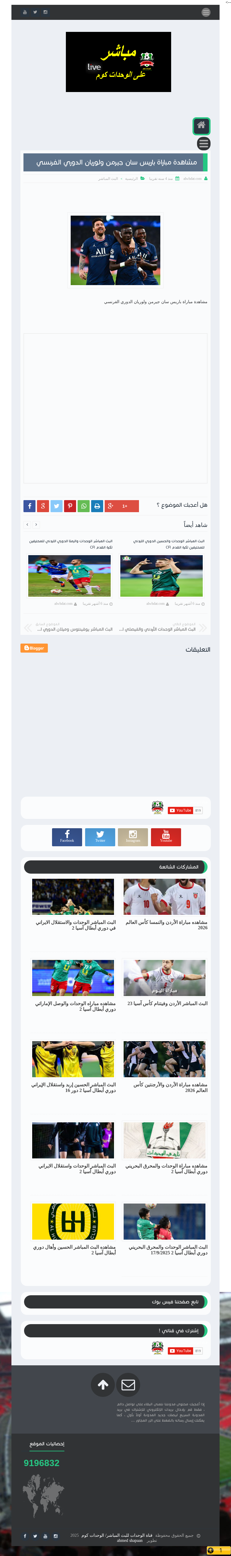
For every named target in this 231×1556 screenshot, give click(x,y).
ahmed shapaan (130, 1540)
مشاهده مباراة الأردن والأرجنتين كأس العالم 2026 (171, 1087)
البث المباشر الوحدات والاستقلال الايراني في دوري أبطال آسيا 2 (76, 925)
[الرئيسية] (201, 126)
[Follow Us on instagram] (55, 1536)
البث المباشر (108, 179)
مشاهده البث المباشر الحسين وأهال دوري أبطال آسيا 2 (74, 1249)
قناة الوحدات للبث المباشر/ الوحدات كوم (117, 1535)
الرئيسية (131, 179)
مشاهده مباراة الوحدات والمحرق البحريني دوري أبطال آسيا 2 (166, 1168)
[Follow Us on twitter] (35, 1536)
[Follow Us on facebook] (24, 1536)
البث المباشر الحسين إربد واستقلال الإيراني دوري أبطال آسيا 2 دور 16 (73, 1087)
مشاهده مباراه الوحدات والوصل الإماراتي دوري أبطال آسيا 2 (75, 1006)
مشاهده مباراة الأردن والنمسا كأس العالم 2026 (167, 925)
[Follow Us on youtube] (45, 1536)
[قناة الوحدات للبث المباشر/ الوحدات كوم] (118, 90)
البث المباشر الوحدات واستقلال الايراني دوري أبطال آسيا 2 (77, 1168)
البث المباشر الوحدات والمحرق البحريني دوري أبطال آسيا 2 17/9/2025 (168, 1249)
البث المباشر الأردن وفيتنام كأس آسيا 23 (168, 1003)
